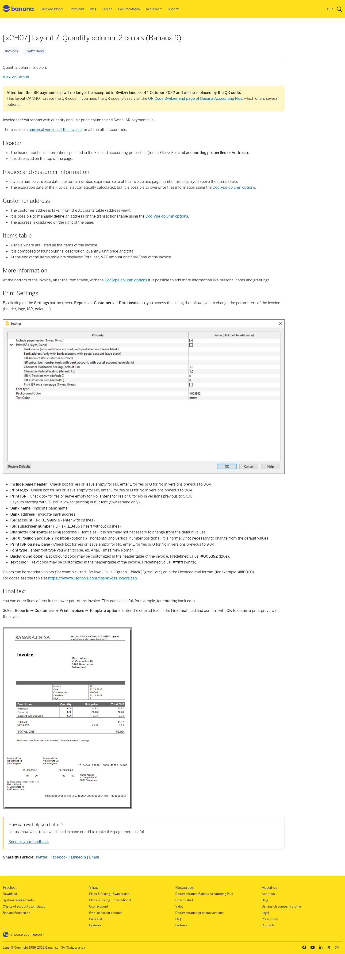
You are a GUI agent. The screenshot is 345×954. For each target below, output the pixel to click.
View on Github (16, 77)
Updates (95, 925)
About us (268, 894)
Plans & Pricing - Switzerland (109, 894)
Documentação (129, 9)
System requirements (18, 900)
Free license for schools (105, 913)
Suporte (174, 9)
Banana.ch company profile (281, 906)
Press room (270, 919)
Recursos (153, 9)
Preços (107, 9)
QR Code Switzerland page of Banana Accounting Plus (195, 98)
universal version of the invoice (55, 129)
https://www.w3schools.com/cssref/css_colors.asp (92, 578)
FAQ (178, 919)
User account (98, 906)
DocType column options (234, 187)
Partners (181, 925)
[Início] (18, 9)
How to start (184, 900)
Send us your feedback (28, 841)
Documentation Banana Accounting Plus (204, 894)
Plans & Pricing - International (110, 900)
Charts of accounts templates (24, 906)
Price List (95, 919)
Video (179, 906)
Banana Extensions (16, 913)
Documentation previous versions (199, 913)
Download (76, 9)
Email (94, 857)
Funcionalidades (52, 9)
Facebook (59, 857)
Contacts (268, 925)
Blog (93, 9)
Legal (265, 913)
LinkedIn (78, 857)
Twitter (41, 857)
